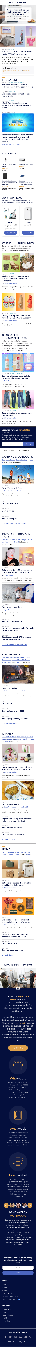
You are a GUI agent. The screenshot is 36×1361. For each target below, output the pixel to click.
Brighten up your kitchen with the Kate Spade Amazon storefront (17, 768)
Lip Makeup (6, 542)
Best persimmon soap (12, 621)
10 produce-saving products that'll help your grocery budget (17, 820)
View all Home (7, 955)
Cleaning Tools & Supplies (12, 855)
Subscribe (18, 1273)
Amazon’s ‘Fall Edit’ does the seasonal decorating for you (15, 935)
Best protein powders (12, 607)
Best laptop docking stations (15, 719)
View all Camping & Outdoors (13, 524)
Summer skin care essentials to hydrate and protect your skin (16, 377)
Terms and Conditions (10, 1296)
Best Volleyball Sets (12, 488)
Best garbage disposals (12, 950)
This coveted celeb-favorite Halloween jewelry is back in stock (17, 85)
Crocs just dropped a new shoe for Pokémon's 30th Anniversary (16, 317)
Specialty (10, 739)
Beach (12, 460)
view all (16, 542)
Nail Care (5, 540)
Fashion (13, 313)
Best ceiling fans (9, 943)
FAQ (4, 1284)
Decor (4, 852)
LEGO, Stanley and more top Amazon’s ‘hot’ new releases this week (16, 105)
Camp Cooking (21, 460)
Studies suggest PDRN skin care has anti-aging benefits (16, 638)
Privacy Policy (7, 1293)
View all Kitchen (8, 839)
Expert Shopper (8, 1315)
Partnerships (6, 1309)
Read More (18, 1048)
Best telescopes (9, 519)
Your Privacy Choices (9, 1299)
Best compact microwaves (14, 834)
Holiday (12, 91)
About (4, 1287)
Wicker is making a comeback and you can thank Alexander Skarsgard (15, 278)
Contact (5, 1290)
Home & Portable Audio (21, 660)
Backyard (5, 460)
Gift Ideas (5, 1318)
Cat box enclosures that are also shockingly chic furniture (16, 884)
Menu (3, 2)
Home (12, 274)
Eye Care (30, 540)
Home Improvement (22, 852)
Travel (12, 112)
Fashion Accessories (16, 82)
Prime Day (6, 1321)
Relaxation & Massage (18, 540)
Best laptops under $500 (13, 711)
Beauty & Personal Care (18, 373)
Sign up (28, 444)
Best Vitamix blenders (12, 828)
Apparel (13, 410)
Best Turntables (10, 688)
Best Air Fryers (17, 70)
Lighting (10, 852)
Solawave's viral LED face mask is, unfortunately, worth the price (17, 571)
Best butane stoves (10, 503)
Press (4, 1312)
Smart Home (7, 662)
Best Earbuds (7, 70)
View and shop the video (11, 144)
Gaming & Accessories (10, 658)
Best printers (8, 703)
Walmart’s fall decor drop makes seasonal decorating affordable (16, 921)
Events (11, 101)
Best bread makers (10, 804)
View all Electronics (9, 724)
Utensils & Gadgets (9, 737)
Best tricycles (8, 511)
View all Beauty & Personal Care (14, 644)
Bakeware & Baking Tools (24, 739)
